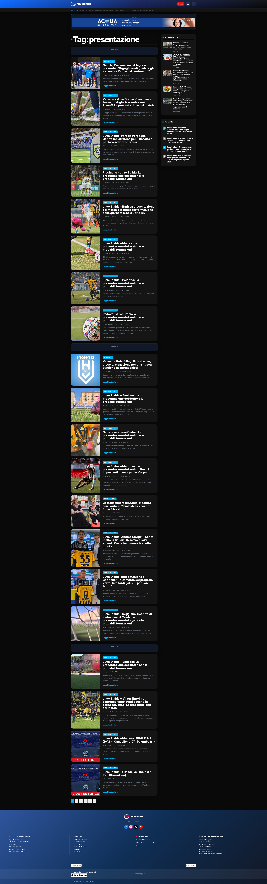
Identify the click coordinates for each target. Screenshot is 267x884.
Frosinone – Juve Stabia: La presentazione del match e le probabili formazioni (123, 175)
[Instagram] (131, 827)
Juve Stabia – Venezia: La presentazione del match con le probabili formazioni (125, 665)
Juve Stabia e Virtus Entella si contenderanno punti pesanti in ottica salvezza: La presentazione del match (127, 703)
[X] (136, 827)
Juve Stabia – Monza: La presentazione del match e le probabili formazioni (123, 246)
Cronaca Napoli (109, 499)
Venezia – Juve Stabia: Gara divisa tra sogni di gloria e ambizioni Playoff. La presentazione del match (128, 102)
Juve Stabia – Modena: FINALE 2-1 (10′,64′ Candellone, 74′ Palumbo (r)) (129, 740)
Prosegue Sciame (135, 10)
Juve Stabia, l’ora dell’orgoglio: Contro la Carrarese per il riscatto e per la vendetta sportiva (127, 139)
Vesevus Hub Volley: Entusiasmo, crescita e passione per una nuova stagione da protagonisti (127, 364)
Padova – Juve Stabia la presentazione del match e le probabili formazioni (123, 317)
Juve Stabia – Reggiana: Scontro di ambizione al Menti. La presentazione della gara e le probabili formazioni (127, 618)
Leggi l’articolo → (110, 86)
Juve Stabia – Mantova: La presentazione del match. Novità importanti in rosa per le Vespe (126, 469)
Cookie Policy (191, 865)
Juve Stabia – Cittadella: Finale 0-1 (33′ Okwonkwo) (127, 773)
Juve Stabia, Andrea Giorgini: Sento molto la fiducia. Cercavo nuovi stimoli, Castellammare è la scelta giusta (128, 541)
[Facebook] (126, 827)
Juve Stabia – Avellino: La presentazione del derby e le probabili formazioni (123, 398)
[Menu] (193, 4)
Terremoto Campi (95, 10)
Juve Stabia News (110, 95)
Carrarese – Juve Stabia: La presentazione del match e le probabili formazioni (123, 435)
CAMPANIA (83, 10)
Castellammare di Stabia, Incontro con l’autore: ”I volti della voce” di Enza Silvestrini (127, 506)
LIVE (181, 4)
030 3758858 (206, 847)
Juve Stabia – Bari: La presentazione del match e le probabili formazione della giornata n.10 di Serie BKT (128, 210)
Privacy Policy (77, 865)
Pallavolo (107, 357)
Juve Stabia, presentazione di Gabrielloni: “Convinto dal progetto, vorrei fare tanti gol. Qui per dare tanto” (128, 581)
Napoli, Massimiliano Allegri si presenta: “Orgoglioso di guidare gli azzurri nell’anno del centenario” (128, 68)
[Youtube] (141, 827)
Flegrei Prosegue (121, 10)
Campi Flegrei (108, 10)
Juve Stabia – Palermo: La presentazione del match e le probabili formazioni (123, 283)
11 (90, 801)
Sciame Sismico (148, 10)
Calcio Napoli (109, 61)
